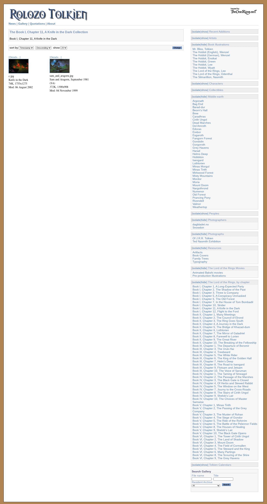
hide (203, 44)
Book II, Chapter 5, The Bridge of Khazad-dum (221, 327)
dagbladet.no (201, 224)
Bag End (198, 104)
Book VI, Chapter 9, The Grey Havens (216, 458)
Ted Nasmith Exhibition (207, 241)
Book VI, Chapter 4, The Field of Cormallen (219, 445)
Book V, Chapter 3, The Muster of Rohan (218, 414)
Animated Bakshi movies (208, 272)
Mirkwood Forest (203, 172)
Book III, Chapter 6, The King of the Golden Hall (222, 358)
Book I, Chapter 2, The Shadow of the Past (219, 289)
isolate (196, 31)
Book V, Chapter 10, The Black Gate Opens (219, 433)
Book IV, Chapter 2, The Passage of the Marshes (223, 377)
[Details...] (15, 57)
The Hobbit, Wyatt (204, 67)
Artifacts (197, 252)
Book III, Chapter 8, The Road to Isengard (219, 364)
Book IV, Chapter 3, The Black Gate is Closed (221, 380)
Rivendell (198, 200)
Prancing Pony (202, 197)
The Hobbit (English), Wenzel (211, 52)
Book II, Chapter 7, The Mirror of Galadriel (219, 333)
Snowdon (198, 227)
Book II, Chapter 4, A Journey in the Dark (218, 323)
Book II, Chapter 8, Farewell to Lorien (216, 336)
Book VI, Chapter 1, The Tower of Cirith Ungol (221, 436)
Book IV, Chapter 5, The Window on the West (220, 386)
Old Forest (199, 194)
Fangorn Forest (202, 138)
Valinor (197, 203)
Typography (200, 261)
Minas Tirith (200, 169)
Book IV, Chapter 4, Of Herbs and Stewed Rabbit (223, 383)
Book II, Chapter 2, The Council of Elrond (218, 317)
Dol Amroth (199, 125)
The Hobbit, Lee (202, 64)
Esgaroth (198, 135)
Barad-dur (199, 107)
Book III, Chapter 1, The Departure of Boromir (221, 345)
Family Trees (201, 258)
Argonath (198, 100)
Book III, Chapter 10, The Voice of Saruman (219, 370)
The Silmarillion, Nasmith (208, 77)
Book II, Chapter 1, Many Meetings (214, 314)
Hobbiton (198, 157)
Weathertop (200, 207)
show (204, 31)
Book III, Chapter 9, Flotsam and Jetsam (218, 367)
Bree (195, 113)
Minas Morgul (201, 166)
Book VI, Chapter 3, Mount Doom (213, 442)
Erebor (197, 132)
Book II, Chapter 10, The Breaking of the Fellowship (224, 342)
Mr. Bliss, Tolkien (203, 49)
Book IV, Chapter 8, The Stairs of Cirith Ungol (220, 392)
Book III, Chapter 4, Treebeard (211, 352)
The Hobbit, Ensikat (205, 58)
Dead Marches (202, 122)
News (12, 23)
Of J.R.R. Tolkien (203, 238)
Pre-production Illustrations (209, 275)
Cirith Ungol (200, 119)
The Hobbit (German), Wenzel (211, 55)
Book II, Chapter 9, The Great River (215, 339)
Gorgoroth (199, 144)
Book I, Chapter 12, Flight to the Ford (216, 311)
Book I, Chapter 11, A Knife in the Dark (216, 308)
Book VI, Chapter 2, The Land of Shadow (218, 439)
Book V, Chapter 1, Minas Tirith (212, 405)
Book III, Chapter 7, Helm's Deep (213, 361)
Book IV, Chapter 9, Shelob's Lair (213, 395)
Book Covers (200, 255)
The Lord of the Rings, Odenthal (212, 74)
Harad (196, 150)
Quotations (37, 23)
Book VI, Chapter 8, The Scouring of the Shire (221, 455)
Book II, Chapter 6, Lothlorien (211, 330)
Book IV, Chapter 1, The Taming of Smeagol (220, 373)
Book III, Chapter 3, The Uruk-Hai (213, 348)
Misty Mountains (203, 175)
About (51, 23)
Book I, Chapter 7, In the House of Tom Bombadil (223, 302)
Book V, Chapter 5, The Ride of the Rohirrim (220, 420)
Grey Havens (201, 147)
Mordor (197, 178)
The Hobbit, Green (204, 61)
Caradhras (199, 116)
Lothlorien (199, 163)
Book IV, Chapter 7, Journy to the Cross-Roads (222, 389)
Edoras (197, 129)
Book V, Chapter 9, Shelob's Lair (213, 430)
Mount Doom (201, 185)
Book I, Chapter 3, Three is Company (216, 292)
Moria (196, 182)
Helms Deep (200, 154)
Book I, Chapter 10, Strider (209, 305)
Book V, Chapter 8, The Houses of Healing (219, 426)
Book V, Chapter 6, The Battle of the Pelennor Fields (225, 423)
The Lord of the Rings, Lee (209, 70)
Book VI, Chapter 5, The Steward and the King (221, 448)
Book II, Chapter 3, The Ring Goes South (218, 320)
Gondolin (198, 141)
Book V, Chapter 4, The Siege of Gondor (218, 417)
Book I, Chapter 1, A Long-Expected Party (218, 286)
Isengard (198, 160)
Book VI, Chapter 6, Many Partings (214, 451)
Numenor (198, 191)
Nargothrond (200, 188)
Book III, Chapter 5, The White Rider (215, 355)
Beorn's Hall (200, 110)
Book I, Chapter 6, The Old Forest (214, 298)
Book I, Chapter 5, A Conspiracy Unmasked (219, 295)
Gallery (23, 23)
